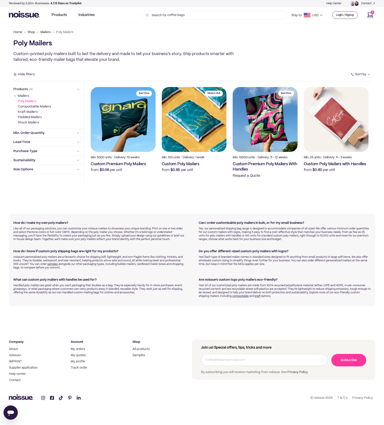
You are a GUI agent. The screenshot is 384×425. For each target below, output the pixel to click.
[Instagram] (43, 398)
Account (77, 342)
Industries (86, 15)
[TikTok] (61, 398)
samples (52, 264)
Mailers (45, 32)
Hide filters (26, 74)
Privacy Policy (297, 372)
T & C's (342, 397)
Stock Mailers (28, 122)
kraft (257, 296)
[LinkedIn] (78, 398)
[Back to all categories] (15, 96)
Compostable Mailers (34, 106)
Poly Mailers (27, 101)
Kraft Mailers (28, 111)
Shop (31, 32)
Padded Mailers (30, 117)
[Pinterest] (70, 398)
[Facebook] (52, 398)
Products (59, 15)
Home (17, 32)
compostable (240, 296)
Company (16, 342)
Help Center (333, 3)
